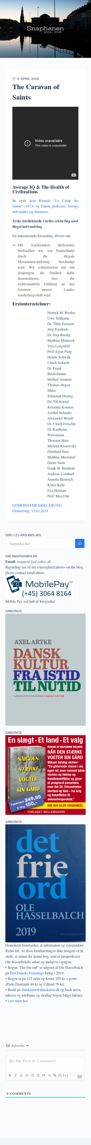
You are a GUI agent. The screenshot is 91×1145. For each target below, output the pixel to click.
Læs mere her (18, 1000)
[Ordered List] (32, 1075)
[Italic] (15, 1075)
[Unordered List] (38, 1075)
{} (60, 1075)
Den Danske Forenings (27, 972)
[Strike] (26, 1075)
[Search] (79, 543)
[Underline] (21, 1075)
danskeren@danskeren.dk (40, 989)
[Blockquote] (43, 1075)
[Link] (54, 1075)
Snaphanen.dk (45, 29)
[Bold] (10, 1075)
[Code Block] (49, 1075)
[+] (65, 1075)
